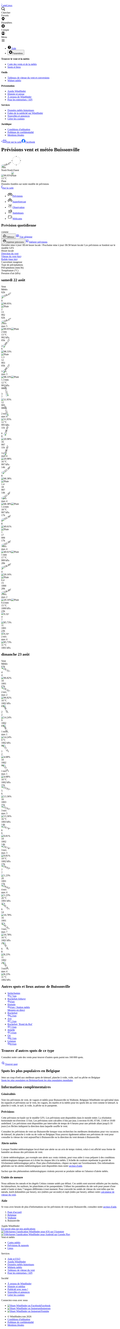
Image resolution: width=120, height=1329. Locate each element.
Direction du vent (9, 253)
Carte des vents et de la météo (22, 64)
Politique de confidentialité (21, 132)
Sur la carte (8, 188)
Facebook (30, 142)
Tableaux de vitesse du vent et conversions (28, 77)
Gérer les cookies (16, 118)
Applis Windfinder (17, 91)
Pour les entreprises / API (20, 99)
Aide (13, 48)
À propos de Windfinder (19, 96)
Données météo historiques (21, 110)
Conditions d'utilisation (19, 129)
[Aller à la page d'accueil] (1, 2)
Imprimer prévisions (15, 242)
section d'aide (75, 1166)
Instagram (45, 1308)
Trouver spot (11, 1064)
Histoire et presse (16, 94)
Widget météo (14, 80)
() (11, 256)
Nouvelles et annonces (19, 116)
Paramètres (17, 53)
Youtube (45, 1311)
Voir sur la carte (14, 142)
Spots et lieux (14, 67)
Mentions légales (16, 135)
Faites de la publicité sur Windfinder (25, 113)
